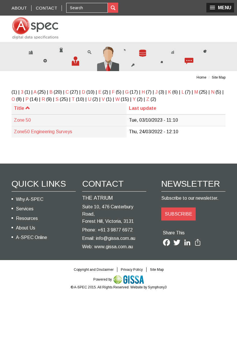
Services (25, 208)
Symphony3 (157, 287)
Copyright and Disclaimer (94, 270)
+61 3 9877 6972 (115, 229)
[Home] (35, 28)
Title (19, 108)
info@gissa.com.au (115, 238)
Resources (27, 218)
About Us (25, 227)
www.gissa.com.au (113, 246)
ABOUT (19, 7)
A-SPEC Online (31, 237)
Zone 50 (22, 120)
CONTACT (46, 7)
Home (201, 77)
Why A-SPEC (29, 199)
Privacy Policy (132, 270)
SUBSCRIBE (178, 214)
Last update (142, 108)
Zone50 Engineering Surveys (43, 131)
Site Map (218, 77)
